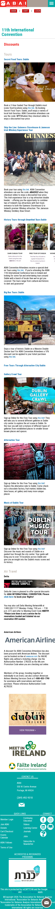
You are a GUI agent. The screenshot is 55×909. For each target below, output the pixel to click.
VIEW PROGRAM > (27, 730)
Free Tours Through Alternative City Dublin (24, 365)
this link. (20, 270)
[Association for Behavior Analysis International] (13, 3)
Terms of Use (6, 847)
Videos (26, 824)
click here (9, 597)
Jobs (25, 836)
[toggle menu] (51, 3)
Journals (27, 831)
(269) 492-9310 (25, 797)
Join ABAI (4, 824)
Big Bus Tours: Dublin (14, 292)
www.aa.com (32, 656)
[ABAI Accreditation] (24, 885)
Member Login (6, 819)
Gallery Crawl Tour (13, 374)
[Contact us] (22, 806)
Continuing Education (27, 819)
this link (31, 108)
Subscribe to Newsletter (29, 842)
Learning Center (30, 828)
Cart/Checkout (6, 831)
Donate (3, 828)
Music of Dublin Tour (14, 502)
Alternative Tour (12, 440)
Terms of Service (29, 892)
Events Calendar (4, 836)
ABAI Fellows (6, 842)
